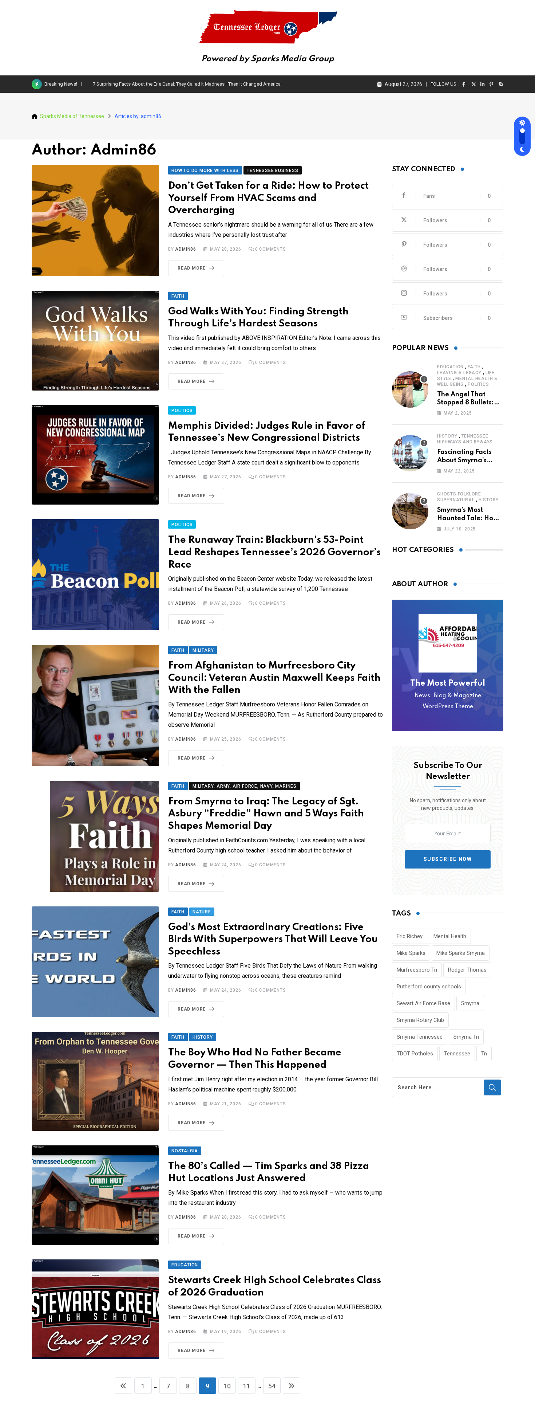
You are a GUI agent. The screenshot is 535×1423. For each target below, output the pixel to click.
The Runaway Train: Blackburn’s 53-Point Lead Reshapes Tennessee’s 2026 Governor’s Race (274, 552)
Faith (474, 366)
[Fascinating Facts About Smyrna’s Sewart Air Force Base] (410, 453)
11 (246, 1386)
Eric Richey (410, 936)
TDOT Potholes (415, 1053)
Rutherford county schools (429, 986)
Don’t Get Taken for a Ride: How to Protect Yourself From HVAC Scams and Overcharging (268, 198)
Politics (478, 384)
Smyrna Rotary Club (420, 1020)
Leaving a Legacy (459, 372)
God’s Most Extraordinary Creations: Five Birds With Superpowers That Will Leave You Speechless (273, 939)
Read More (192, 268)
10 (227, 1386)
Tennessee (457, 1053)
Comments (270, 249)
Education (450, 366)
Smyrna (470, 1003)
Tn (484, 1053)
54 (272, 1386)
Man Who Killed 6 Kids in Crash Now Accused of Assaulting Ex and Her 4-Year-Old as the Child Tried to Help (205, 84)
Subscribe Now (448, 859)
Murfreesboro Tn (417, 970)
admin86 (185, 249)
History (447, 436)
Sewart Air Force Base (423, 1003)
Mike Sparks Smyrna (460, 953)
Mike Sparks (411, 953)
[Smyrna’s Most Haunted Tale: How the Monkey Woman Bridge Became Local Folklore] (410, 511)
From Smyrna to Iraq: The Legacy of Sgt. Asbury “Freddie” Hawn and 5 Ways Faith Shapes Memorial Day (266, 814)
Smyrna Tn (466, 1037)
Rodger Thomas (467, 970)
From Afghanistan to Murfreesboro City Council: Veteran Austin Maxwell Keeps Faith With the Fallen (274, 678)
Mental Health (449, 936)
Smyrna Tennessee (420, 1037)
